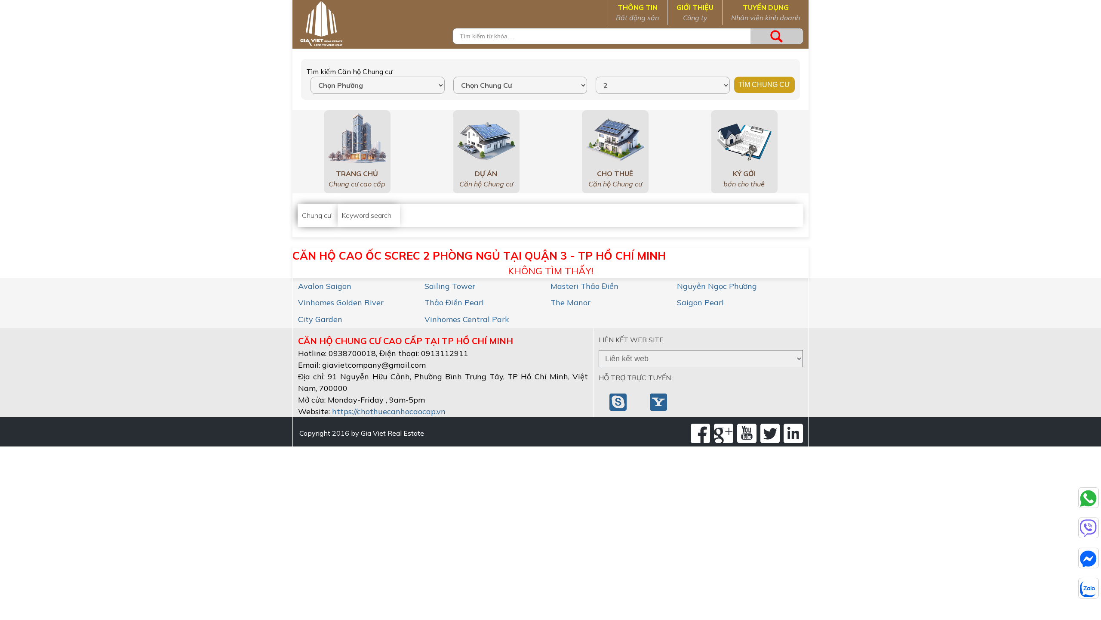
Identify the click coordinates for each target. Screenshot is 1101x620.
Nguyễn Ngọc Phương (717, 286)
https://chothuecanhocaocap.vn (389, 411)
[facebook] (700, 433)
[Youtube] (747, 433)
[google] (723, 433)
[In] (793, 433)
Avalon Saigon (324, 286)
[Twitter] (770, 433)
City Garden (320, 319)
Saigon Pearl (700, 302)
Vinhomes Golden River (341, 302)
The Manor (570, 302)
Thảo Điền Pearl (454, 302)
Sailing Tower (449, 286)
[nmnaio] (619, 401)
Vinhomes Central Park (466, 319)
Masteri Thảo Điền (584, 286)
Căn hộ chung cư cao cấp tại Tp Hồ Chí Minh (405, 340)
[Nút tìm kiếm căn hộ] (776, 36)
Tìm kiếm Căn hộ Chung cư (349, 71)
